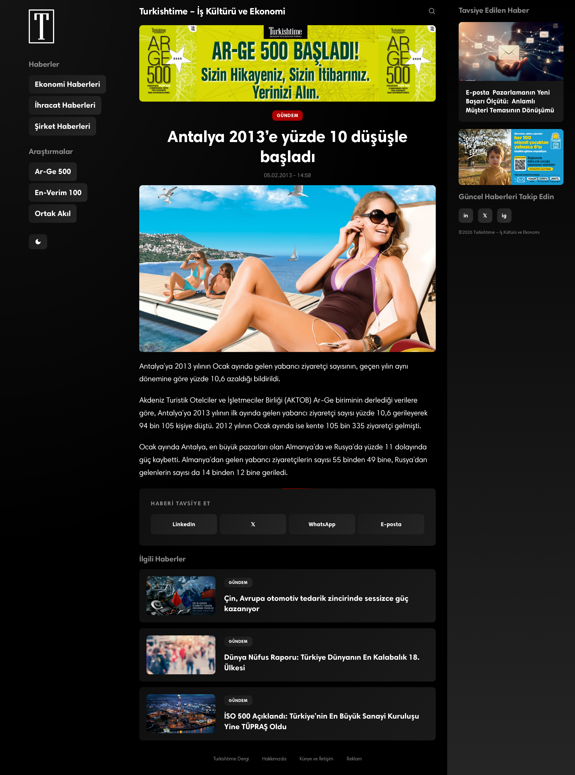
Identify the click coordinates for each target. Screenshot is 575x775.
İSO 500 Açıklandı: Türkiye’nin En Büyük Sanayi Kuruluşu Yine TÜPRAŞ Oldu (321, 721)
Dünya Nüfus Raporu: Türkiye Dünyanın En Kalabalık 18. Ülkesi (322, 662)
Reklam (354, 759)
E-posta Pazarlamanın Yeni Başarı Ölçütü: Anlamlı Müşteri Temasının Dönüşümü (510, 101)
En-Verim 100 (58, 192)
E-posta (391, 524)
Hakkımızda (274, 759)
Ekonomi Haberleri (67, 84)
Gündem (287, 115)
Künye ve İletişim (316, 759)
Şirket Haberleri (62, 126)
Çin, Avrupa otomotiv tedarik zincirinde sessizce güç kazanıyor (316, 603)
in (466, 215)
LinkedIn (183, 524)
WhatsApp (322, 524)
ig (504, 215)
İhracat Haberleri (65, 105)
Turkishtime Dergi (231, 759)
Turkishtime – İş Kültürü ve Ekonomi (212, 11)
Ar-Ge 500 (53, 171)
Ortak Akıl (53, 213)
